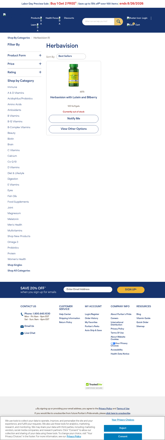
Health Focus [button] (52, 18)
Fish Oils (12, 196)
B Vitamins (13, 116)
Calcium (12, 156)
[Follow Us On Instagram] (82, 364)
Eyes (10, 190)
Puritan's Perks (92, 327)
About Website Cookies (118, 338)
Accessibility (117, 350)
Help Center (65, 314)
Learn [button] (33, 25)
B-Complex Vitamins (19, 127)
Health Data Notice (120, 354)
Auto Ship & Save (93, 331)
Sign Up (130, 289)
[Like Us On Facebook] (75, 364)
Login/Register (92, 314)
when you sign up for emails (38, 290)
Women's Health (17, 259)
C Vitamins (14, 150)
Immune (12, 87)
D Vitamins (13, 167)
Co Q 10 (12, 162)
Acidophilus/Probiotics (20, 99)
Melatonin (13, 219)
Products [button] (35, 18)
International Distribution (117, 324)
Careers (114, 318)
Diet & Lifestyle (16, 173)
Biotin (11, 139)
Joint (10, 208)
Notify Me (73, 118)
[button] (69, 387)
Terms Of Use (117, 333)
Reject (122, 428)
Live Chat (29, 333)
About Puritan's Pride (121, 314)
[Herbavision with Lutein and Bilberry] (73, 75)
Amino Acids (15, 104)
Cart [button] (136, 24)
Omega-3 (13, 242)
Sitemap (140, 327)
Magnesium (14, 213)
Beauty (11, 133)
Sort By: (50, 57)
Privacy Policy (117, 329)
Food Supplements (18, 202)
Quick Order (142, 322)
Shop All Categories (19, 271)
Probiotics (13, 248)
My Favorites (91, 322)
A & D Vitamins (16, 93)
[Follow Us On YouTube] (89, 364)
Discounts (69, 18)
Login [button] (144, 18)
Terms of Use (123, 409)
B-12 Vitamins (15, 122)
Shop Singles (15, 265)
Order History (91, 318)
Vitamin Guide (143, 318)
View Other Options (74, 129)
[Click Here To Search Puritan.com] (118, 21)
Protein (12, 254)
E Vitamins (13, 185)
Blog (138, 314)
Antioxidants (14, 110)
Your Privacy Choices (119, 345)
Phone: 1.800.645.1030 (37, 314)
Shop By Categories (19, 38)
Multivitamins (15, 231)
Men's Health (15, 225)
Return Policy (65, 322)
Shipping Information (69, 318)
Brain (10, 144)
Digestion (13, 179)
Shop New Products (19, 236)
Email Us (29, 326)
